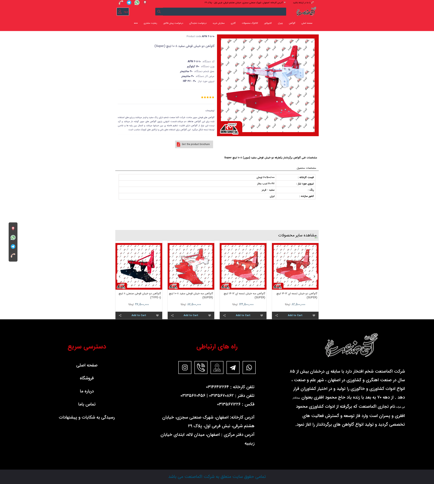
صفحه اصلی (306, 23)
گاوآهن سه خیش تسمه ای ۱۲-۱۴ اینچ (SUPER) (244, 296)
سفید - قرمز (268, 190)
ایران (272, 196)
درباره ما (87, 391)
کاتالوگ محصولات (250, 23)
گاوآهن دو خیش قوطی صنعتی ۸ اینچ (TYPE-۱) (140, 296)
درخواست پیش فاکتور (173, 23)
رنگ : (311, 190)
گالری (233, 23)
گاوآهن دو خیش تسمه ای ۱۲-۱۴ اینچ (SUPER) (297, 296)
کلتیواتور (268, 23)
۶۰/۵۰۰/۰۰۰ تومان (265, 177)
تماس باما (87, 404)
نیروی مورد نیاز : (305, 184)
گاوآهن (292, 23)
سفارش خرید (219, 23)
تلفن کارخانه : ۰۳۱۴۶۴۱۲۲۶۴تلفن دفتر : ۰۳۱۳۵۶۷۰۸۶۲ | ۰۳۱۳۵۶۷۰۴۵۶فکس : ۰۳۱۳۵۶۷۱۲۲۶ (217, 396)
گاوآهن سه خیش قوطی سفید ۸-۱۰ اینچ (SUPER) (191, 296)
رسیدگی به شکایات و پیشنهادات (87, 417)
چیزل (280, 23)
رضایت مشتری (150, 23)
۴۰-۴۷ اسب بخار (265, 184)
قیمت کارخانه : (306, 177)
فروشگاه (87, 378)
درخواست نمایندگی (197, 23)
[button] (314, 277)
